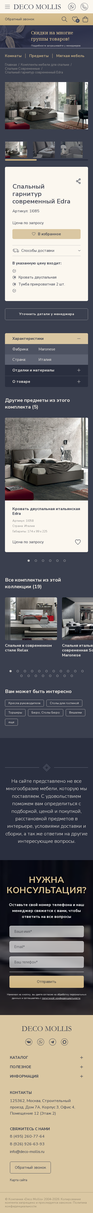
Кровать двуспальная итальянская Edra (46, 511)
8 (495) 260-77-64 (27, 1136)
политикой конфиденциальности (61, 998)
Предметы (39, 56)
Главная (11, 65)
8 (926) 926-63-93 (27, 1144)
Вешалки (75, 713)
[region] (46, 149)
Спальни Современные (22, 69)
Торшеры (15, 713)
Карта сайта (18, 1180)
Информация (24, 1076)
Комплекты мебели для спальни (45, 65)
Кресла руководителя (24, 703)
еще (11, 722)
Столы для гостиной (64, 703)
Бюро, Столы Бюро (45, 713)
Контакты (21, 1092)
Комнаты (13, 56)
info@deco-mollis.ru (27, 1151)
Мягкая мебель (70, 56)
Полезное (20, 1067)
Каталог (19, 1057)
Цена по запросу (28, 223)
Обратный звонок (30, 1167)
